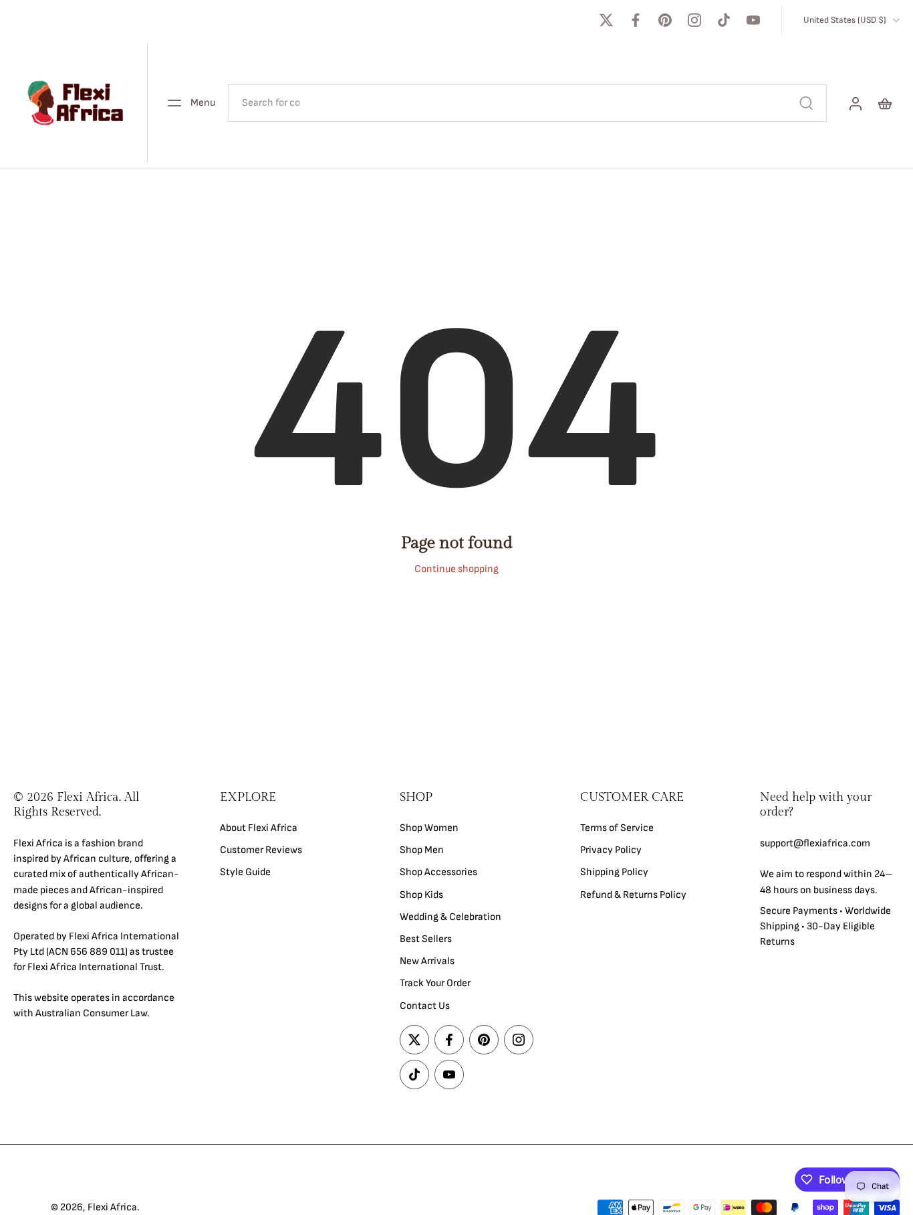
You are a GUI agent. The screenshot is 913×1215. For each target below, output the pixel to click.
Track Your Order (435, 983)
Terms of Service (617, 828)
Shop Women (429, 828)
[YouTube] (753, 20)
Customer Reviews (261, 850)
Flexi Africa (112, 1207)
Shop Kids (421, 894)
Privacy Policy (611, 850)
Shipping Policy (614, 872)
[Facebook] (635, 20)
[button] (96, 805)
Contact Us (425, 1005)
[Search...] (806, 103)
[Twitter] (606, 20)
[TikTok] (724, 20)
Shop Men (422, 850)
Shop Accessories (438, 872)
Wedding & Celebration (450, 916)
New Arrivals (427, 961)
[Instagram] (694, 20)
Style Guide (245, 872)
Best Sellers (426, 939)
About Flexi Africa (258, 828)
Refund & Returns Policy (633, 894)
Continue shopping (456, 569)
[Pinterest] (665, 20)
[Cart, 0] (885, 103)
